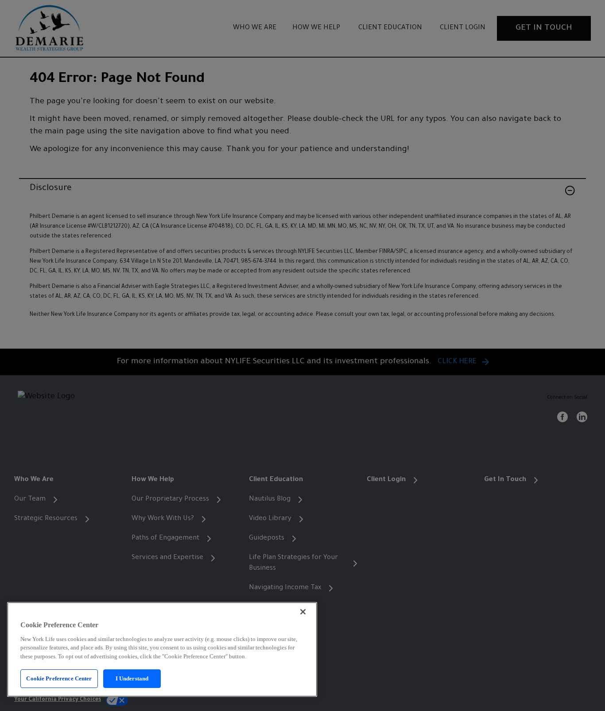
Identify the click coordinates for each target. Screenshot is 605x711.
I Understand (132, 678)
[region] (162, 649)
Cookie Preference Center (59, 678)
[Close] (303, 612)
